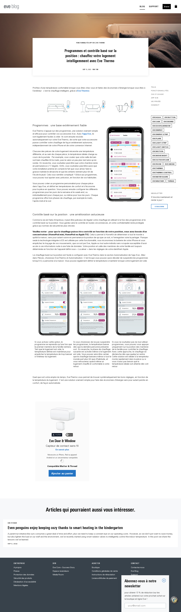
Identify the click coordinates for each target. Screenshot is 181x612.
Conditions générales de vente (105, 571)
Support (134, 574)
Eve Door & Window (62, 441)
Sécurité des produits (23, 578)
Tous (153, 87)
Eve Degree (168, 121)
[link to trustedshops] (174, 600)
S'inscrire (159, 206)
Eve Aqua (157, 117)
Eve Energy (158, 130)
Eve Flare (157, 138)
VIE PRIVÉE (156, 101)
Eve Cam (156, 121)
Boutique (96, 567)
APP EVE (154, 98)
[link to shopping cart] (176, 6)
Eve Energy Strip (160, 134)
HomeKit (155, 105)
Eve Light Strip (160, 143)
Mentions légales (21, 585)
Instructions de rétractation (103, 574)
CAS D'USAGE (157, 94)
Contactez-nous (137, 567)
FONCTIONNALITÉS (160, 91)
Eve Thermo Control (162, 172)
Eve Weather (158, 181)
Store (166, 6)
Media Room (58, 574)
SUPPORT (154, 6)
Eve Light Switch (160, 147)
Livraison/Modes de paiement (104, 578)
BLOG (142, 6)
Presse (16, 571)
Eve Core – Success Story (64, 567)
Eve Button (170, 117)
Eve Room (157, 164)
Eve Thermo (83, 90)
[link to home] (11, 6)
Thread (170, 181)
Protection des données (24, 574)
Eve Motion (158, 151)
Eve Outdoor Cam (161, 160)
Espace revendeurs (61, 571)
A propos (17, 567)
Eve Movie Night (160, 155)
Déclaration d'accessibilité (25, 582)
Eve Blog (134, 571)
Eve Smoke (170, 164)
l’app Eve (86, 133)
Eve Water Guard (160, 177)
